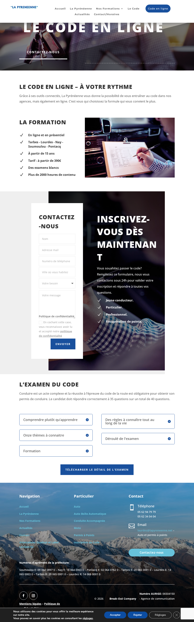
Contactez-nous (43, 52)
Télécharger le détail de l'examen (97, 469)
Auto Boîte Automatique (90, 514)
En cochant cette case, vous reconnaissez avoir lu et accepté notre (55, 328)
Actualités (82, 14)
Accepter (115, 615)
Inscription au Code (86, 542)
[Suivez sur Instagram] (33, 595)
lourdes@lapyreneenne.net (155, 530)
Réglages (160, 615)
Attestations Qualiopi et (35, 542)
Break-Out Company (122, 598)
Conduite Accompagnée (89, 521)
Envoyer (63, 344)
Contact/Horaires (106, 14)
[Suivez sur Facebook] (23, 595)
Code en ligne (158, 8)
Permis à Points (84, 535)
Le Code (133, 8)
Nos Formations (108, 8)
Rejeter (137, 615)
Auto (77, 506)
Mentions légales (30, 604)
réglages (88, 618)
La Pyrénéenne (81, 8)
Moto (77, 528)
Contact (24, 535)
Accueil (60, 8)
